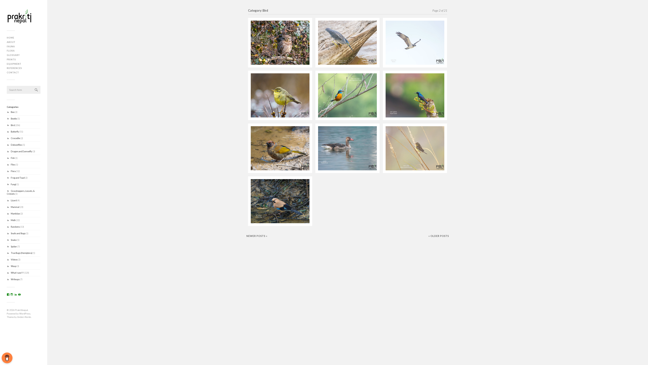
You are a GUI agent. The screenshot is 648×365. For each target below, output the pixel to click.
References (14, 68)
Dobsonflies (16, 144)
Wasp (13, 266)
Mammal (15, 207)
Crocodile (15, 138)
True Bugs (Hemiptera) (21, 253)
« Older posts (438, 236)
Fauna (11, 46)
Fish (13, 158)
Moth (13, 220)
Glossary (13, 55)
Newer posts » (256, 236)
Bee (13, 112)
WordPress (24, 313)
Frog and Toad (18, 177)
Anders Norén (24, 317)
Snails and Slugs (18, 233)
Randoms (15, 226)
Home (10, 37)
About (11, 42)
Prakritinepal (21, 310)
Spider (14, 246)
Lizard (14, 200)
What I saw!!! (17, 272)
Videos (14, 259)
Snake (14, 240)
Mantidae (15, 213)
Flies (13, 164)
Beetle (14, 118)
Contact (13, 72)
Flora (11, 50)
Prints (11, 59)
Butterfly (15, 131)
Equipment (14, 64)
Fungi (13, 184)
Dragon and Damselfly (21, 151)
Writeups (15, 279)
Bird (13, 125)
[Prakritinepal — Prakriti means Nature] (23, 16)
